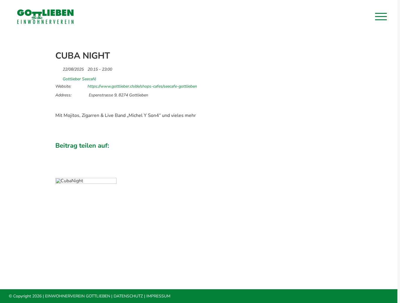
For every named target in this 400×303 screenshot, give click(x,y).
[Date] (58, 68)
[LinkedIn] (307, 153)
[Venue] (58, 77)
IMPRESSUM (158, 296)
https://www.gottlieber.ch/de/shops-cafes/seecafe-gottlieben (142, 86)
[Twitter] (297, 153)
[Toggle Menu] (381, 16)
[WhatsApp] (317, 153)
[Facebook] (288, 153)
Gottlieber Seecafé (79, 79)
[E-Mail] (337, 153)
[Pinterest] (327, 153)
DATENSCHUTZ (128, 296)
